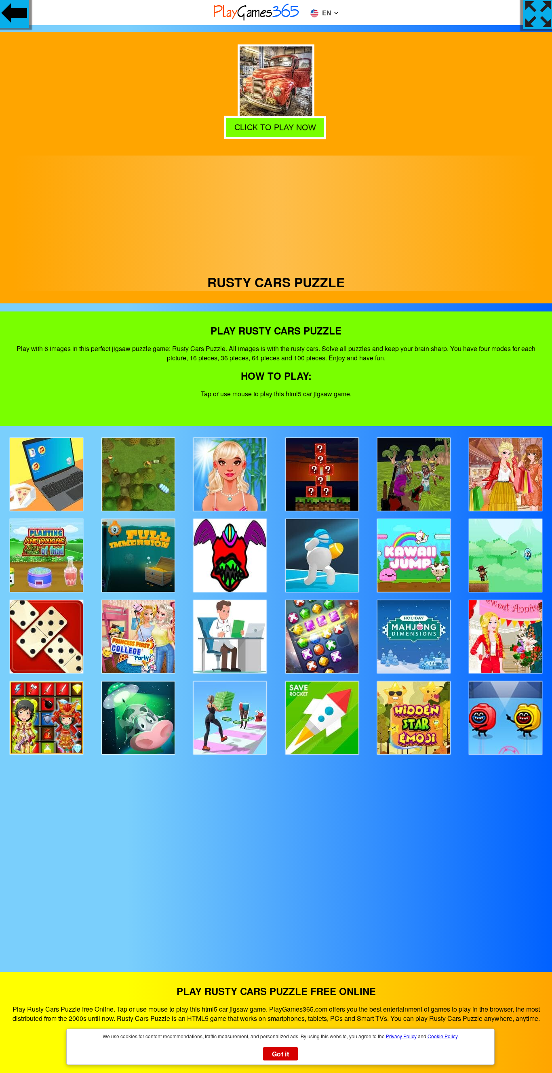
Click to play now (276, 128)
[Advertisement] (276, 212)
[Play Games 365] (257, 19)
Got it (280, 1053)
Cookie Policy (442, 1036)
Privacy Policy (401, 1036)
